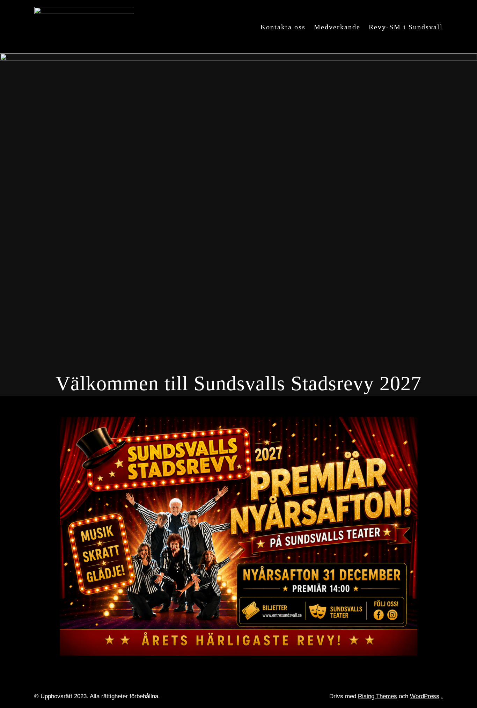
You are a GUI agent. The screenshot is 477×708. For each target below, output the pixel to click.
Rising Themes (377, 696)
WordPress (424, 696)
